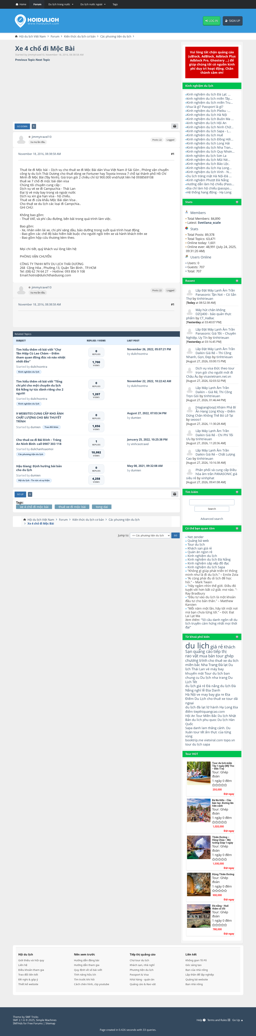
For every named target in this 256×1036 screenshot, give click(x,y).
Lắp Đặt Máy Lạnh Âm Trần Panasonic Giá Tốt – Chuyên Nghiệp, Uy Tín (211, 333)
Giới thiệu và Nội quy (31, 960)
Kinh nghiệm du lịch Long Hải (208, 143)
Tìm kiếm (191, 492)
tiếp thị (220, 651)
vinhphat (207, 478)
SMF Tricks (31, 1017)
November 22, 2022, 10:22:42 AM (149, 381)
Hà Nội (190, 694)
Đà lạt (223, 664)
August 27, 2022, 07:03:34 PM (146, 413)
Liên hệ (22, 965)
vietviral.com (213, 740)
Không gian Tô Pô (196, 960)
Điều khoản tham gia (31, 970)
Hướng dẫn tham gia (86, 965)
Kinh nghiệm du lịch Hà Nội (207, 115)
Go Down (22, 126)
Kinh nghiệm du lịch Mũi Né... (208, 160)
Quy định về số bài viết (88, 970)
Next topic (43, 60)
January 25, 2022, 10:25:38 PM (147, 439)
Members (198, 212)
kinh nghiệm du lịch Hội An (206, 123)
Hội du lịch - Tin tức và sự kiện (34, 480)
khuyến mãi (194, 673)
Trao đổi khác (51, 427)
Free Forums (35, 1023)
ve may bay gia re (210, 694)
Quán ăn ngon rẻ (200, 552)
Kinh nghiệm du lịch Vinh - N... (209, 172)
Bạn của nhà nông (196, 970)
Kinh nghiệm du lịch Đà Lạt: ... (209, 94)
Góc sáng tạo (193, 965)
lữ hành (212, 707)
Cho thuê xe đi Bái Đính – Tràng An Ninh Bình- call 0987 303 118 (38, 442)
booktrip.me (194, 740)
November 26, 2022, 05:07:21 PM (149, 349)
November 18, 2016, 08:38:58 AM (39, 154)
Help (200, 1020)
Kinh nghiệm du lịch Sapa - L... (209, 131)
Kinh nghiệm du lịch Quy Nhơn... (211, 151)
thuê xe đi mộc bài (72, 507)
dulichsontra (38, 367)
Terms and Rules (217, 1020)
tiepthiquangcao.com (209, 711)
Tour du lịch (196, 544)
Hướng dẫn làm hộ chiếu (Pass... (210, 184)
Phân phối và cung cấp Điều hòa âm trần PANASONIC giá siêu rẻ (211, 474)
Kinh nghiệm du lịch (202, 556)
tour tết (198, 732)
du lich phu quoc (204, 720)
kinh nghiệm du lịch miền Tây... (209, 98)
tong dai (102, 507)
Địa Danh (213, 690)
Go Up (20, 494)
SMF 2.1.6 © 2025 (24, 1020)
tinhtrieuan (205, 298)
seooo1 (196, 419)
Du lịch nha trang (213, 677)
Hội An (190, 715)
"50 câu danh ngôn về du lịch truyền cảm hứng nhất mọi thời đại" (211, 623)
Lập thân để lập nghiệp (199, 974)
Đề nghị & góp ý (28, 979)
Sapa (188, 728)
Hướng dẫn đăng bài (86, 960)
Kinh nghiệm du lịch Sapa (206, 567)
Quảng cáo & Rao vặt (143, 984)
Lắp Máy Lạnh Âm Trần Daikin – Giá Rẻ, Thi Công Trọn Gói (209, 392)
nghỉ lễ (199, 690)
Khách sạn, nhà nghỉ (142, 965)
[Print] (174, 126)
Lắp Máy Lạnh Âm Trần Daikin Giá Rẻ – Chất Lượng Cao (210, 454)
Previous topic (25, 60)
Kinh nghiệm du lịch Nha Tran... (210, 147)
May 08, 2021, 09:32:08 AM (145, 466)
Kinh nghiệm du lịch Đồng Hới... (210, 139)
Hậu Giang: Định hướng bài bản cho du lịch (39, 468)
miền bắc (192, 664)
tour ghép (225, 655)
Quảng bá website (196, 979)
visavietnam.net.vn (217, 376)
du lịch (197, 645)
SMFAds (18, 1023)
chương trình (196, 660)
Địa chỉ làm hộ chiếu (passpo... (209, 188)
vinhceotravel (140, 444)
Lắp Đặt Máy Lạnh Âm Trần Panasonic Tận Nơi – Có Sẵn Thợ (211, 294)
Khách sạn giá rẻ (200, 548)
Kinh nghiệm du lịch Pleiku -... (208, 111)
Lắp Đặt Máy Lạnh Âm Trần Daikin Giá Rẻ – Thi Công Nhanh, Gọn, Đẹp (210, 353)
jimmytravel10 (42, 137)
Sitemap (50, 1023)
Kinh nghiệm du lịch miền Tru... (210, 102)
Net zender (196, 537)
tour (188, 744)
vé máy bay (215, 669)
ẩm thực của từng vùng (208, 734)
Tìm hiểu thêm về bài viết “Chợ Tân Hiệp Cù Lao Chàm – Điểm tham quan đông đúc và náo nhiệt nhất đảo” (40, 355)
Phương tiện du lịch (141, 970)
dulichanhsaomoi (41, 449)
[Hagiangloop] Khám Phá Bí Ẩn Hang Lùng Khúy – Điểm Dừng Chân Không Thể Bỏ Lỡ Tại (211, 411)
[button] (60, 4)
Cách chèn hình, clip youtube (91, 984)
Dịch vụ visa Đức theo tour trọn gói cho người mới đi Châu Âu (210, 372)
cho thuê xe (216, 698)
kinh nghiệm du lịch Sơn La (206, 156)
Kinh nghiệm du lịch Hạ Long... (209, 168)
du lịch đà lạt (195, 707)
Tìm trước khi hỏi (84, 979)
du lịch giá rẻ (195, 686)
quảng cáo (203, 651)
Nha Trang (209, 664)
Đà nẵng (212, 686)
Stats (188, 202)
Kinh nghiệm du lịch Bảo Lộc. (208, 164)
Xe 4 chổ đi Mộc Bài (45, 48)
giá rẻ (216, 646)
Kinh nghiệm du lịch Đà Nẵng (209, 559)
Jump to (123, 535)
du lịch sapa (201, 744)
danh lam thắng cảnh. (209, 728)
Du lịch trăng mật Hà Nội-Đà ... (209, 176)
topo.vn (229, 740)
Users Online (200, 257)
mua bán (207, 655)
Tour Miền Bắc (206, 715)
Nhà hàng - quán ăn (142, 979)
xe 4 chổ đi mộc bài (34, 507)
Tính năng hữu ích (85, 974)
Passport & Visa (139, 974)
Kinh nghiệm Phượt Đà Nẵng (208, 180)
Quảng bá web (198, 540)
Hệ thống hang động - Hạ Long (209, 192)
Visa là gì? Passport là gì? (205, 107)
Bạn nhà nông (194, 984)
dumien (35, 427)
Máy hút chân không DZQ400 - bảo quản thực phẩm (208, 314)
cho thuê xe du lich (223, 660)
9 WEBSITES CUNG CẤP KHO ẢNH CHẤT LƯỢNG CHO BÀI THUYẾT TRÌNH (40, 417)
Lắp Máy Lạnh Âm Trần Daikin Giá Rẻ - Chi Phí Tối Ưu (209, 435)
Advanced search (212, 519)
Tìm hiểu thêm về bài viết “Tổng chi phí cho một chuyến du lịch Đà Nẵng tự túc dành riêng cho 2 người (39, 387)
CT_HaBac (207, 318)
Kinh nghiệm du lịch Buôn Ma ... (210, 119)
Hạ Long (225, 707)
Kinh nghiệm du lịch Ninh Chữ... (210, 127)
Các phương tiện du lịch (30, 454)
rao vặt (191, 656)
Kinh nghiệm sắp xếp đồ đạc (208, 563)
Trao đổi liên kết (28, 974)
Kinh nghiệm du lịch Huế (205, 135)
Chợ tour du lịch (139, 960)
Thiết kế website (28, 984)
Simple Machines (46, 1020)
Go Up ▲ (237, 1020)
